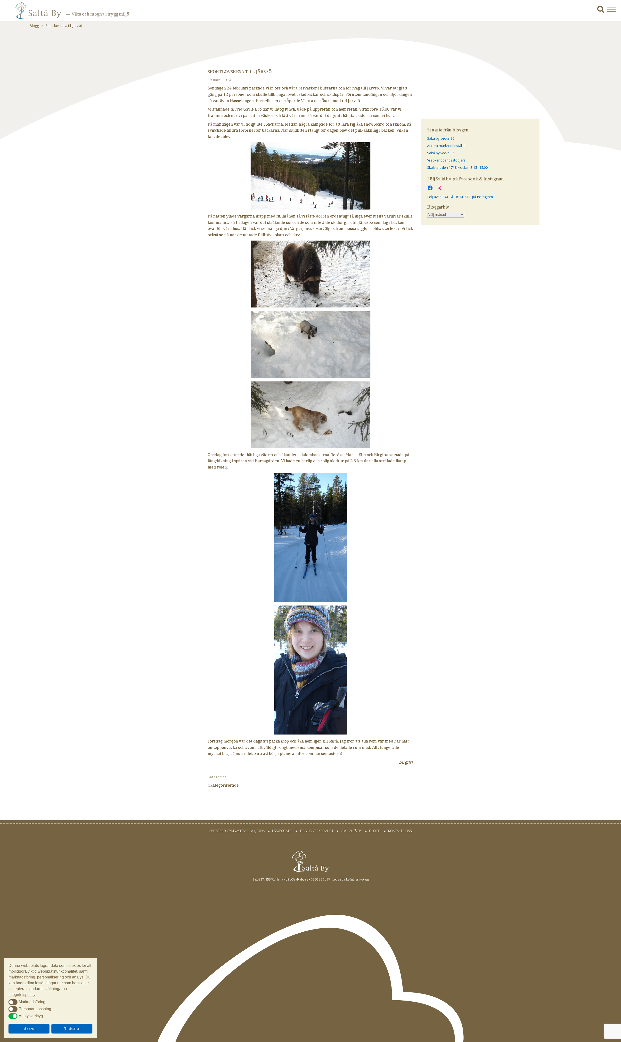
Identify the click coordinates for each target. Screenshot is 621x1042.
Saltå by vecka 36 (440, 138)
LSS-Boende (282, 831)
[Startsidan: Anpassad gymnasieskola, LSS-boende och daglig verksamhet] (31, 14)
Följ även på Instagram (460, 196)
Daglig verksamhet (316, 831)
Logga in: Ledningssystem (350, 879)
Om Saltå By (351, 831)
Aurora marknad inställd (446, 145)
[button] (613, 9)
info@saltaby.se (297, 879)
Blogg (34, 25)
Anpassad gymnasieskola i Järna (237, 831)
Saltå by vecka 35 (440, 153)
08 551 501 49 (320, 879)
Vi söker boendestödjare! (446, 160)
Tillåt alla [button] (71, 1029)
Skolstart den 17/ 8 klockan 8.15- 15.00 (457, 167)
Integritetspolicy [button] (21, 995)
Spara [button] (29, 1029)
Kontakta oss (400, 831)
